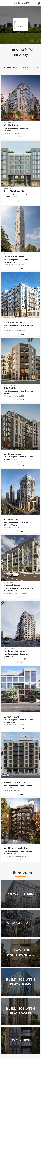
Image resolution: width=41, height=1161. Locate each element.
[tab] (10, 67)
